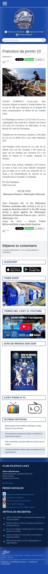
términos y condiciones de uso (14, 561)
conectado (22, 250)
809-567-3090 (7, 483)
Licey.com (24, 18)
